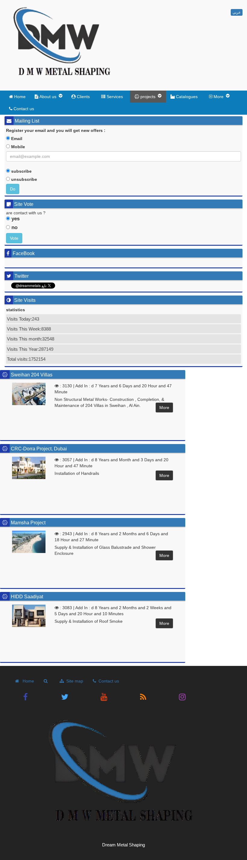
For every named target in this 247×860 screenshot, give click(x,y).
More (164, 407)
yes (15, 219)
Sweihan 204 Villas (31, 374)
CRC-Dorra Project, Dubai (39, 448)
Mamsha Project (28, 522)
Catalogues (187, 96)
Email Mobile (17, 142)
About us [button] (49, 96)
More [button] (220, 96)
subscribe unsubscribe (23, 175)
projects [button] (149, 96)
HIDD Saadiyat (27, 596)
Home (19, 96)
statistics (15, 309)
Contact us (23, 108)
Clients (84, 96)
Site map (73, 681)
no (13, 227)
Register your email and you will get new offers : (55, 130)
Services (115, 96)
